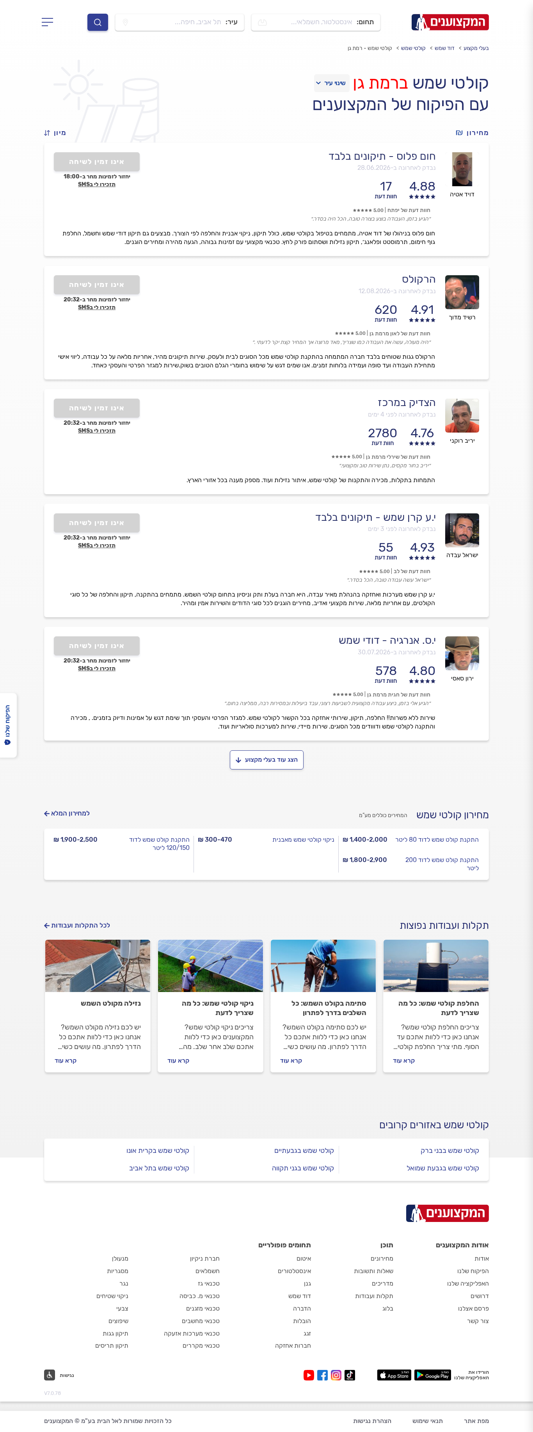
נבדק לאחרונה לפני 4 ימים (402, 414)
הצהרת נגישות (372, 1421)
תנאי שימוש (427, 1421)
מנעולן (120, 1258)
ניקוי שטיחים (112, 1296)
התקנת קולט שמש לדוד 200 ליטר (442, 864)
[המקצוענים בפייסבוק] (324, 1375)
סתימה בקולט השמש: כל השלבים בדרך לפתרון (328, 1008)
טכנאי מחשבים (201, 1321)
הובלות (302, 1321)
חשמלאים (207, 1271)
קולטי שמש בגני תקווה (303, 1168)
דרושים (480, 1296)
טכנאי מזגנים (203, 1308)
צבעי (122, 1308)
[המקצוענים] (450, 22)
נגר (123, 1283)
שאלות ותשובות (373, 1271)
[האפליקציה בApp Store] (394, 1375)
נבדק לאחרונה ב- (396, 167)
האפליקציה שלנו (468, 1283)
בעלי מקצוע (476, 48)
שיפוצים (118, 1321)
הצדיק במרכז (407, 402)
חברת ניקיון (205, 1258)
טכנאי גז (209, 1283)
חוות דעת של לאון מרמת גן (400, 333)
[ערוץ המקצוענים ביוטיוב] (310, 1375)
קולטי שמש (413, 48)
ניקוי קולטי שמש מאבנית (303, 839)
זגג (307, 1333)
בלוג (387, 1308)
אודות (481, 1258)
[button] (58, 133)
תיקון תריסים (111, 1345)
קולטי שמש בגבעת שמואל (443, 1168)
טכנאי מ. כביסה (199, 1296)
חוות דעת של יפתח (408, 210)
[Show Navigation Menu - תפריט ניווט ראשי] (49, 22)
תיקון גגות (115, 1333)
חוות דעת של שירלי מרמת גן (398, 457)
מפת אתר (476, 1421)
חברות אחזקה (293, 1345)
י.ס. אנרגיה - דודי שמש (387, 640)
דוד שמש (445, 48)
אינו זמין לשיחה (97, 161)
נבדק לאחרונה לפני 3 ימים (402, 529)
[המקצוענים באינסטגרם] (338, 1375)
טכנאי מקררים (201, 1345)
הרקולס (419, 279)
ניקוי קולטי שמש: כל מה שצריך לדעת (218, 1008)
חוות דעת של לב (412, 571)
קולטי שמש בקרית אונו (157, 1150)
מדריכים (382, 1283)
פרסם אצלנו (473, 1308)
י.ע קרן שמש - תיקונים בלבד (375, 517)
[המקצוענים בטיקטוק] (350, 1375)
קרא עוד (404, 1060)
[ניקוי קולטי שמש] (210, 969)
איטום (304, 1258)
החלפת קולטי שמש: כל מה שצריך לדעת (438, 1008)
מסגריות (117, 1271)
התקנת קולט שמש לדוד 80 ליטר (437, 839)
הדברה (302, 1308)
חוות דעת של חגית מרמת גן (398, 694)
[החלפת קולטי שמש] (436, 969)
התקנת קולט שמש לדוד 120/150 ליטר (159, 843)
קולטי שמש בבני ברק (450, 1150)
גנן (307, 1283)
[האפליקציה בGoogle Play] (432, 1375)
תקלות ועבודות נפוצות (444, 925)
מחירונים (382, 1258)
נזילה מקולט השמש (111, 1003)
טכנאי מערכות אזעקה (192, 1333)
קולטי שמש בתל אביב (159, 1168)
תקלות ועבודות (374, 1296)
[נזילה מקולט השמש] (97, 969)
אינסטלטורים (294, 1271)
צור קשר (478, 1321)
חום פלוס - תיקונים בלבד (382, 156)
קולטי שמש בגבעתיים (304, 1150)
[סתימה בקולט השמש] (323, 969)
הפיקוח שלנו (473, 1271)
